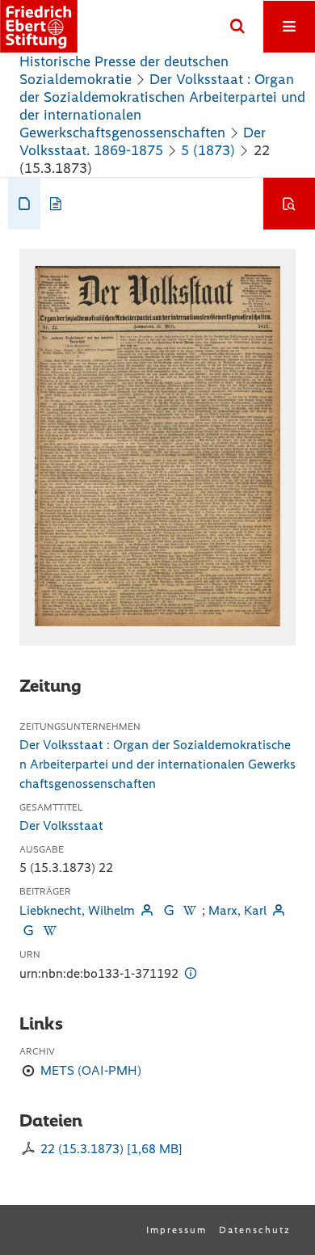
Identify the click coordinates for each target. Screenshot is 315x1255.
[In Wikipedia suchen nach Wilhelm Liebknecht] (190, 910)
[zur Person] (147, 910)
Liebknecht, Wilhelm (77, 910)
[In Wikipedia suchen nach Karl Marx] (49, 930)
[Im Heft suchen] (289, 204)
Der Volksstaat (61, 825)
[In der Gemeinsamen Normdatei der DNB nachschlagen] (168, 910)
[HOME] (39, 26)
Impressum (176, 1230)
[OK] (237, 27)
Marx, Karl (237, 910)
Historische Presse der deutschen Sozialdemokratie (124, 70)
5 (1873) (208, 150)
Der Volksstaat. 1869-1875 (142, 141)
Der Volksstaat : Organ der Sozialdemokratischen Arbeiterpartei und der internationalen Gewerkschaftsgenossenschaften (157, 764)
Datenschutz (255, 1230)
